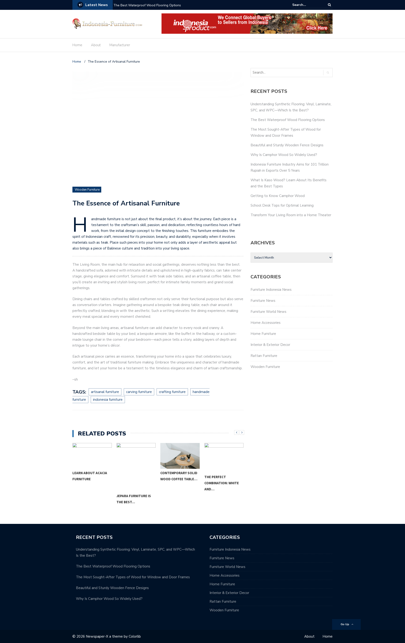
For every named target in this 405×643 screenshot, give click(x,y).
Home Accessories (266, 322)
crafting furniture (172, 392)
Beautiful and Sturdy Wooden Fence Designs (287, 145)
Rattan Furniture (264, 355)
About (96, 45)
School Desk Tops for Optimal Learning (282, 205)
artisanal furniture (105, 392)
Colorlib (135, 636)
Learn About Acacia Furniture (89, 476)
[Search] (329, 5)
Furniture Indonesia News (271, 289)
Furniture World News (268, 311)
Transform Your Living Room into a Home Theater (291, 215)
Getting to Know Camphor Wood (278, 195)
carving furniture (139, 392)
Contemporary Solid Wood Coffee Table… (178, 476)
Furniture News (263, 300)
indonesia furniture (108, 399)
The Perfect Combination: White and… (221, 483)
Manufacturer (119, 45)
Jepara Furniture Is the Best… (133, 499)
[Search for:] (307, 5)
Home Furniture (263, 333)
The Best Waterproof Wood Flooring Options (147, 5)
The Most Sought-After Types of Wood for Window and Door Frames (133, 577)
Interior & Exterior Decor (270, 344)
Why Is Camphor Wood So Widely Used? (284, 154)
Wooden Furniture (87, 190)
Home (77, 45)
